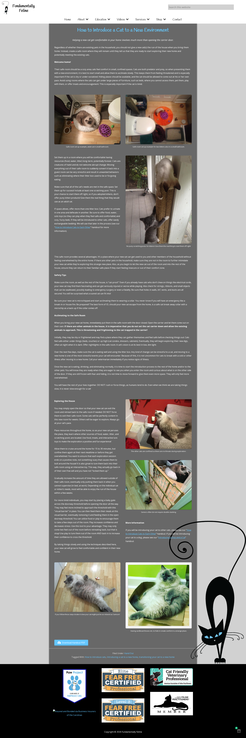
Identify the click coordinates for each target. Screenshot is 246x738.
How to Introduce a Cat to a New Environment (123, 30)
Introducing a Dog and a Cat (171, 537)
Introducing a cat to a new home (122, 657)
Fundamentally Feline (23, 8)
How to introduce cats (95, 657)
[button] (239, 731)
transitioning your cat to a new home (157, 657)
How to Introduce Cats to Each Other (72, 227)
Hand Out (129, 653)
